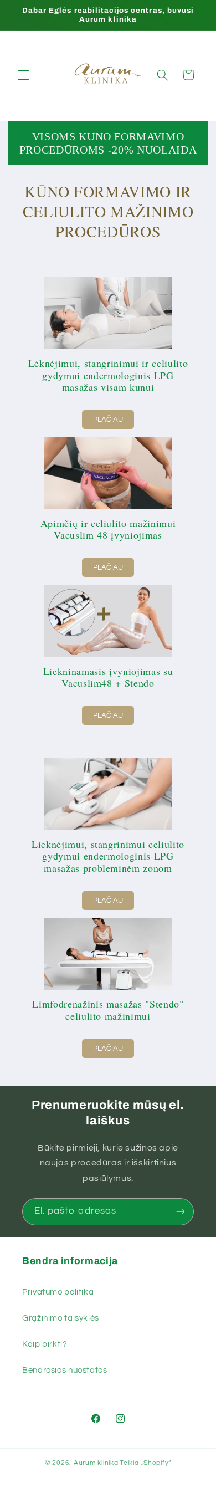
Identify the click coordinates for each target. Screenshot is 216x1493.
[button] (23, 75)
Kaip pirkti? (45, 1344)
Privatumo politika (58, 1292)
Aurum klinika (96, 1463)
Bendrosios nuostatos (64, 1370)
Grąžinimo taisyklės (60, 1318)
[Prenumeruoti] (180, 1211)
